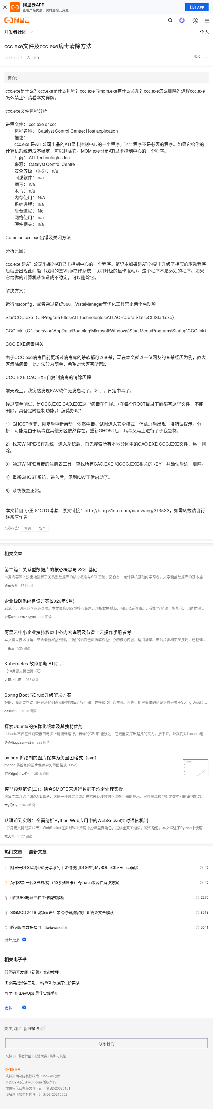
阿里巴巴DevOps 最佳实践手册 (31, 993)
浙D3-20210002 (55, 1094)
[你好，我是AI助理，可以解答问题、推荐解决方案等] (182, 20)
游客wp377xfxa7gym (20, 616)
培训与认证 (58, 1056)
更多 (8, 1007)
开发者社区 (23, 1056)
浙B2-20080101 (58, 1088)
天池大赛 (40, 1056)
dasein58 (11, 710)
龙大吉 (9, 836)
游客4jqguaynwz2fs (19, 742)
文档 (9, 1056)
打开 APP (197, 7)
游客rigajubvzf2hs (17, 773)
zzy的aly (10, 804)
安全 (42, 528)
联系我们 (106, 1043)
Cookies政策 (50, 1075)
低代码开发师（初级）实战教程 (31, 972)
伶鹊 (27, 528)
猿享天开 (11, 585)
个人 (204, 32)
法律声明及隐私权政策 (22, 1075)
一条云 (9, 648)
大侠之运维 (12, 679)
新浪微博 (31, 1028)
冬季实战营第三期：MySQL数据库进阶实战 (42, 982)
